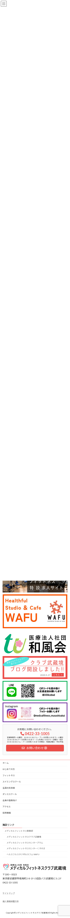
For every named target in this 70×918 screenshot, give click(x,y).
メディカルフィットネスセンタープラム (25, 842)
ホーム (6, 763)
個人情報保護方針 (11, 901)
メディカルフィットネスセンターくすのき (26, 848)
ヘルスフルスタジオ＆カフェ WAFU (23, 854)
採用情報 (7, 813)
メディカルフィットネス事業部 (19, 831)
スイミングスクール (12, 781)
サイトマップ (9, 893)
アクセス (7, 806)
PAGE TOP (65, 887)
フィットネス (9, 775)
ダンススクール (10, 794)
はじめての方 (9, 769)
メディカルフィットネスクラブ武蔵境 (24, 837)
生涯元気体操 (9, 788)
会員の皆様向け (10, 800)
